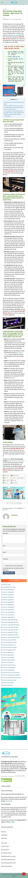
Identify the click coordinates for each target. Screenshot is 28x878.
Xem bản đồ (9, 801)
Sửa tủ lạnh (4, 843)
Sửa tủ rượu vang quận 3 (7, 594)
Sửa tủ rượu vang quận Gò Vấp (9, 619)
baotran (19, 19)
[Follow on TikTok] (21, 776)
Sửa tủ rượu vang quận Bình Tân (9, 622)
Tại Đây (12, 822)
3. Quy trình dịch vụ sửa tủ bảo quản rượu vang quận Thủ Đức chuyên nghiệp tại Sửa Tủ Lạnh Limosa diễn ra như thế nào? (14, 112)
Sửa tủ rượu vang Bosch (7, 652)
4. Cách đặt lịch (7, 116)
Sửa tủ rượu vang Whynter (8, 670)
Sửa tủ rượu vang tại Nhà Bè (8, 639)
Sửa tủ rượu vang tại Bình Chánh (9, 634)
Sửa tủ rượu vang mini (7, 685)
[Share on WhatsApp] (7, 503)
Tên (4, 545)
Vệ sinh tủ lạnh (5, 846)
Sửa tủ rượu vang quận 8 (7, 607)
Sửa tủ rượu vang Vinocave (8, 665)
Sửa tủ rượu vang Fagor (7, 682)
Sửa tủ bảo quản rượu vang (8, 856)
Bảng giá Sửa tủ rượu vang (8, 587)
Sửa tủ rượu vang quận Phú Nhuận (10, 624)
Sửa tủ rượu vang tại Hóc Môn (9, 647)
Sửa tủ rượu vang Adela (7, 662)
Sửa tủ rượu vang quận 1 (7, 589)
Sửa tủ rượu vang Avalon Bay (8, 680)
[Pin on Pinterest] (18, 503)
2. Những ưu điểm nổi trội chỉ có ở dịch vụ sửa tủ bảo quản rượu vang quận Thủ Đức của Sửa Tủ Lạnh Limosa (13, 107)
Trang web (5, 559)
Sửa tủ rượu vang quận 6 (7, 602)
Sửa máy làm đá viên (6, 866)
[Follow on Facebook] (16, 776)
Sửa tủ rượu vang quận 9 (7, 609)
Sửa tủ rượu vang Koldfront (8, 667)
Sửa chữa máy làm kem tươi (8, 863)
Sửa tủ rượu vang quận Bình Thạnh (10, 637)
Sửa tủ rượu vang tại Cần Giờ (8, 642)
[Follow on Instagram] (18, 776)
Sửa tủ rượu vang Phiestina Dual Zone (11, 677)
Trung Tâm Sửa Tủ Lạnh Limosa (16, 461)
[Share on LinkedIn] (20, 503)
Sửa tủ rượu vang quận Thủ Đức (9, 632)
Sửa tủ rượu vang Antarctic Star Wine (10, 675)
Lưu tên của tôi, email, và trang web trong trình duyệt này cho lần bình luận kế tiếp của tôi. (13, 568)
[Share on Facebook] (10, 503)
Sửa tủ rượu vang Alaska (7, 657)
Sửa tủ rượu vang (5, 584)
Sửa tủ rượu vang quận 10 (8, 612)
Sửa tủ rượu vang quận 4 (7, 597)
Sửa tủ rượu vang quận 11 (8, 614)
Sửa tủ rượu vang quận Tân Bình (9, 627)
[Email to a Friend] (15, 503)
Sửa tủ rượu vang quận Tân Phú (9, 629)
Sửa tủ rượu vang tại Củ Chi (8, 645)
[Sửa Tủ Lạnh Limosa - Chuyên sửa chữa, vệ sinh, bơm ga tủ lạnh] (14, 2)
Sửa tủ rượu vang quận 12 (8, 617)
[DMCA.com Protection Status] (6, 780)
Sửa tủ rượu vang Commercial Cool (10, 672)
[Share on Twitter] (12, 503)
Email (4, 552)
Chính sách (4, 838)
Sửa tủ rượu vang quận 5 (7, 599)
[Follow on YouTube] (24, 776)
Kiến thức (3, 831)
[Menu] (2, 2)
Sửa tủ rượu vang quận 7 (7, 604)
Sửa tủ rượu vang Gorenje (8, 660)
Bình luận (5, 533)
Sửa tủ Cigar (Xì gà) (6, 853)
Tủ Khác (5, 9)
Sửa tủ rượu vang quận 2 (7, 592)
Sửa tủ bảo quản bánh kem (8, 859)
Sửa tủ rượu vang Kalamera (8, 649)
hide (16, 99)
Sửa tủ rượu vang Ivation (7, 655)
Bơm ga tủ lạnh (5, 849)
